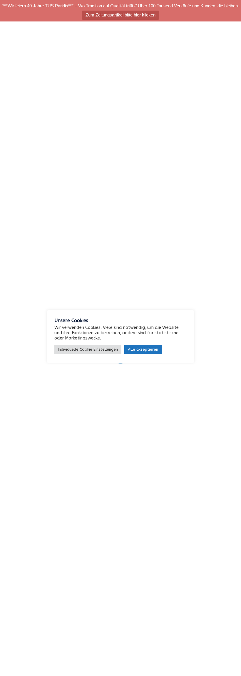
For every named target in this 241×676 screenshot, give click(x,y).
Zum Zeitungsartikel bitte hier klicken (120, 14)
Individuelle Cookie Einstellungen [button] (88, 349)
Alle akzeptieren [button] (143, 349)
